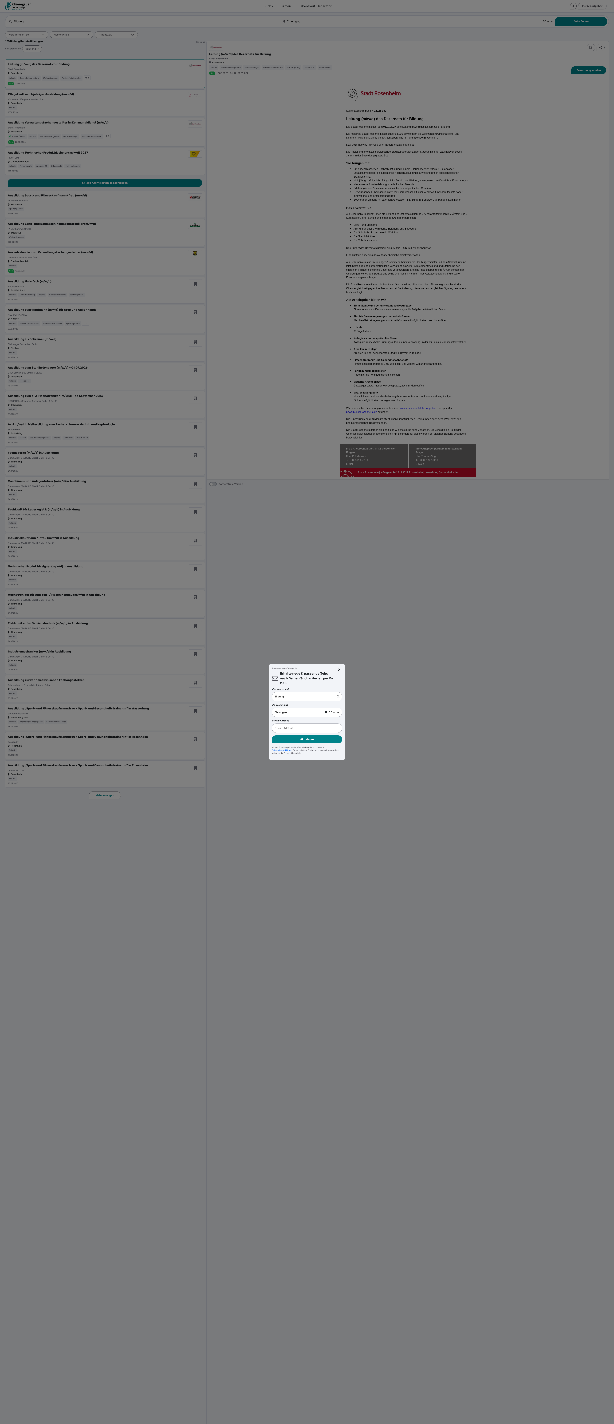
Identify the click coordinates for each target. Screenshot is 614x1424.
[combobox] (306, 697)
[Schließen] (339, 670)
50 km (332, 712)
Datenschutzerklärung (282, 750)
